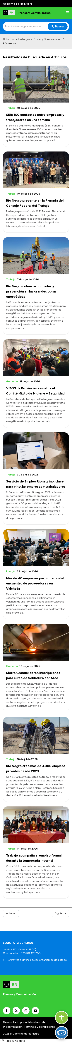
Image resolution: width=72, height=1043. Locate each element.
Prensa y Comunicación (47, 39)
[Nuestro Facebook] (6, 1010)
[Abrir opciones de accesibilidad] (61, 1017)
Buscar (60, 26)
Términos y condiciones (39, 1026)
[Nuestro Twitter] (16, 1010)
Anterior (11, 913)
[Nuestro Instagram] (26, 1010)
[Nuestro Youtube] (35, 1010)
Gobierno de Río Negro (16, 39)
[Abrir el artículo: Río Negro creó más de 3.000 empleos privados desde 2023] (36, 735)
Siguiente (60, 913)
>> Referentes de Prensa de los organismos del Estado (35, 959)
